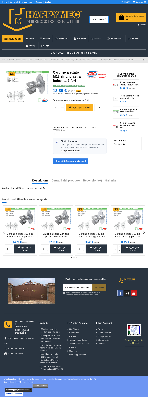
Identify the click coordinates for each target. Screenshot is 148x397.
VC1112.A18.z (91, 127)
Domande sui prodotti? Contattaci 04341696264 (51, 367)
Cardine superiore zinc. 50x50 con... (128, 110)
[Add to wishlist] (99, 107)
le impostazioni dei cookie (18, 389)
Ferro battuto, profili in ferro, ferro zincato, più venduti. (50, 348)
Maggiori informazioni (70, 150)
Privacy (72, 347)
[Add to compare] (57, 116)
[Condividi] (54, 134)
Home (4, 2)
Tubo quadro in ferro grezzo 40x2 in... (129, 97)
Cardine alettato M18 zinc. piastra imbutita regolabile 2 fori (20, 237)
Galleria (110, 180)
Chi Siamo (74, 329)
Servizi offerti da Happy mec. (21, 2)
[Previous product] (144, 60)
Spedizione (74, 333)
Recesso (73, 336)
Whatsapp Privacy (77, 354)
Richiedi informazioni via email (71, 161)
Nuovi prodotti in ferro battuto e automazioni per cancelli (50, 338)
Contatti (48, 2)
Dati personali (104, 336)
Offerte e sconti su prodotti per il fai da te (50, 330)
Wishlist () (126, 2)
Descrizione (40, 180)
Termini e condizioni (78, 340)
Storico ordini (104, 340)
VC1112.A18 (59, 130)
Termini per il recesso (79, 344)
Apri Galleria (119, 144)
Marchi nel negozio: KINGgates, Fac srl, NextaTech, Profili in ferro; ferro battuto (49, 358)
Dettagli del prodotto (65, 180)
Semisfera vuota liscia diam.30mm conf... (128, 125)
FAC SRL (65, 127)
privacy (96, 295)
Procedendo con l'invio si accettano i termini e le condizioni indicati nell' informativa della (83, 293)
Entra (100, 329)
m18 (81, 127)
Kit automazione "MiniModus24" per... (129, 83)
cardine (74, 127)
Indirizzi (101, 344)
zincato (56, 127)
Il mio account (104, 333)
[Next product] (145, 60)
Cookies (38, 2)
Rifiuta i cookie (40, 385)
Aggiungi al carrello (81, 107)
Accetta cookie (14, 393)
